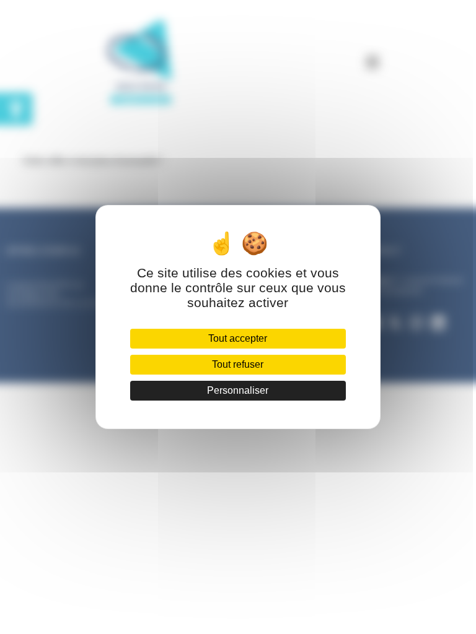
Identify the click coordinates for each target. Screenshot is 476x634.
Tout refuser (237, 364)
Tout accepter (237, 338)
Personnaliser (237, 390)
